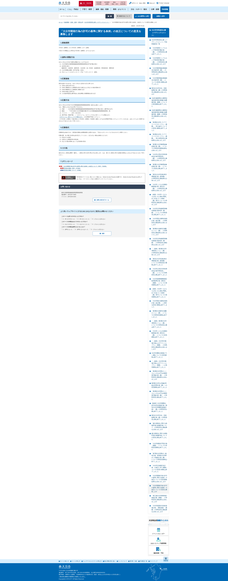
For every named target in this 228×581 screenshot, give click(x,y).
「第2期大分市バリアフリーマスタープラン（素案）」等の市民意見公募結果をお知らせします (159, 137)
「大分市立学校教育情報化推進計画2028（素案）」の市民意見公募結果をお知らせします (159, 241)
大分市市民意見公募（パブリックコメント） (96, 22)
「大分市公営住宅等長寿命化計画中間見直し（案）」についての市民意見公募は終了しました (159, 272)
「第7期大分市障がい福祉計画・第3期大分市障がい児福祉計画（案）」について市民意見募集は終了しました (159, 457)
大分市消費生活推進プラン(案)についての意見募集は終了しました (159, 355)
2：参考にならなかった (81, 229)
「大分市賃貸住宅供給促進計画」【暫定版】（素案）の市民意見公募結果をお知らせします (159, 508)
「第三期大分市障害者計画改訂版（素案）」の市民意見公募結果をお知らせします (159, 498)
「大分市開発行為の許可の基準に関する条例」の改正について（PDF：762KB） (84, 166)
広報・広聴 (73, 22)
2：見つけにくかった (84, 219)
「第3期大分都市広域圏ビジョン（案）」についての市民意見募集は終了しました (159, 314)
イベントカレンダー (158, 533)
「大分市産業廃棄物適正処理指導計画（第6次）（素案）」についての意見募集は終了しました (159, 282)
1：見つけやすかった (69, 219)
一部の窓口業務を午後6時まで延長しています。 (72, 576)
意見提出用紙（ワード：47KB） (72, 170)
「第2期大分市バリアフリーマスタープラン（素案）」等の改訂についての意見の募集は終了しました (159, 126)
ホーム (61, 22)
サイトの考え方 (76, 561)
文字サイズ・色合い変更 (138, 3)
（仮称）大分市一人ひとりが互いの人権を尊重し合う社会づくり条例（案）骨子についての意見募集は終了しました (159, 293)
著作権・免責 (133, 561)
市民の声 (80, 22)
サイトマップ (153, 561)
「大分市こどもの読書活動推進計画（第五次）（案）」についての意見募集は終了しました (159, 334)
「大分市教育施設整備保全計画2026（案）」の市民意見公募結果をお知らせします (159, 71)
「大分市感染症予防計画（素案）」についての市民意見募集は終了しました (159, 446)
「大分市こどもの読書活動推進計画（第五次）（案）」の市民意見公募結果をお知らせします (159, 187)
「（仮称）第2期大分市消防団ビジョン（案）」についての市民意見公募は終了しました (159, 324)
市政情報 (66, 22)
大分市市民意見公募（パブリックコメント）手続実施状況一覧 (159, 42)
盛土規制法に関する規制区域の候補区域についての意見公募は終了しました (159, 436)
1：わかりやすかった (69, 224)
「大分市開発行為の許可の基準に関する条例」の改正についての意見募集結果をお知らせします (159, 478)
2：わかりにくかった (84, 224)
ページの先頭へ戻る (165, 559)
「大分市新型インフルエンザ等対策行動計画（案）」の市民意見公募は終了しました (159, 51)
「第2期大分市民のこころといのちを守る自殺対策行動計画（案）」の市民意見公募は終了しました (159, 395)
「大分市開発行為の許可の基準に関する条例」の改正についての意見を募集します (159, 488)
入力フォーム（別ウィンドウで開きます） (71, 117)
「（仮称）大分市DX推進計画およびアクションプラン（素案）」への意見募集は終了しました (159, 364)
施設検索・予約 (159, 553)
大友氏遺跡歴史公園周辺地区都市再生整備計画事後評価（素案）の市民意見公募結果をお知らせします (159, 114)
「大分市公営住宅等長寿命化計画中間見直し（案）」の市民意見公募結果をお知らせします (159, 157)
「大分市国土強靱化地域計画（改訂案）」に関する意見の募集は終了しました (159, 304)
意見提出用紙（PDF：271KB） (72, 168)
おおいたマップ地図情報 (158, 543)
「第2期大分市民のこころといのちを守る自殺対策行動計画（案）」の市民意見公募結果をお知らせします (159, 375)
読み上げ (152, 3)
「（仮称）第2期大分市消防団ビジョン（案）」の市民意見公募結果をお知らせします (159, 251)
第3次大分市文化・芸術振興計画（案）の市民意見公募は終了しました (159, 417)
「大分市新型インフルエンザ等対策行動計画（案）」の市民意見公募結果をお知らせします (159, 61)
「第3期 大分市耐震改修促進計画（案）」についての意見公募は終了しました (159, 167)
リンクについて (122, 561)
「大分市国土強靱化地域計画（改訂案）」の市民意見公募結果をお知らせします (159, 221)
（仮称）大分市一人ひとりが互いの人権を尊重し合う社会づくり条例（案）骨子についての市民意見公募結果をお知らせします (159, 199)
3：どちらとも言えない (99, 219)
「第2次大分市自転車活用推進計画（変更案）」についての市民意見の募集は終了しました (159, 262)
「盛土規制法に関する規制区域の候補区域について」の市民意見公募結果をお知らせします (159, 426)
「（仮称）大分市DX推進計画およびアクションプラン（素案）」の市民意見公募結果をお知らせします (159, 345)
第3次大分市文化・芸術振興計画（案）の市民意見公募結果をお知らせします (159, 91)
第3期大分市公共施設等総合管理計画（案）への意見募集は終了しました (159, 385)
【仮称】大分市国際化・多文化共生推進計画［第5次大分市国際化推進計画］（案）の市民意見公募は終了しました (159, 407)
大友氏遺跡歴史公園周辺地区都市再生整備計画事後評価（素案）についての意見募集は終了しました (159, 102)
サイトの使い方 (64, 561)
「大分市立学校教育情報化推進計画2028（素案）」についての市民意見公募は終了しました (159, 211)
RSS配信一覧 (143, 561)
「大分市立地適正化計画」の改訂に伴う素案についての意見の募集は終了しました (159, 468)
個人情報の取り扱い (110, 561)
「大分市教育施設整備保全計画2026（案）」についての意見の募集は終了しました (159, 81)
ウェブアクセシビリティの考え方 (92, 561)
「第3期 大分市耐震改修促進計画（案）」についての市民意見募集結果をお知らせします (159, 147)
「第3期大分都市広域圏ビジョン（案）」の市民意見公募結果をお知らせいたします (159, 231)
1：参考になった (67, 229)
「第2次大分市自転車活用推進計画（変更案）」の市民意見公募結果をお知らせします (159, 177)
